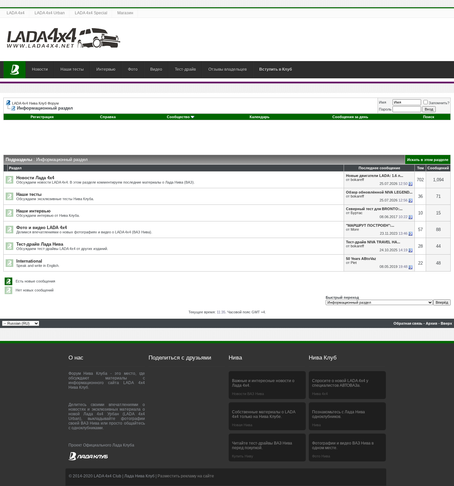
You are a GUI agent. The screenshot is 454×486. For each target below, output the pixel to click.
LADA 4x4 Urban (50, 13)
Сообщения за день (350, 117)
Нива (316, 425)
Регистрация (42, 117)
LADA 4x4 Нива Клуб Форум (35, 103)
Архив (431, 323)
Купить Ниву (242, 456)
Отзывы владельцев (227, 69)
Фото (133, 69)
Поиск (428, 117)
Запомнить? (439, 103)
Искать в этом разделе (427, 160)
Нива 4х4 (320, 394)
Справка (108, 117)
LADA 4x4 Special (91, 13)
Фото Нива (321, 456)
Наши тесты (72, 69)
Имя (382, 102)
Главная (14, 69)
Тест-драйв (185, 69)
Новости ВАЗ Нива (248, 394)
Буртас (357, 213)
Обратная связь (408, 323)
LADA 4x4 (16, 13)
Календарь (260, 117)
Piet (354, 263)
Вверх (446, 323)
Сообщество (178, 117)
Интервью (105, 69)
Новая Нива (242, 425)
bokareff (357, 180)
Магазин (125, 13)
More (355, 229)
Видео (156, 69)
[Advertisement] (227, 140)
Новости (40, 69)
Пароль (385, 109)
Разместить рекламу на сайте (186, 476)
